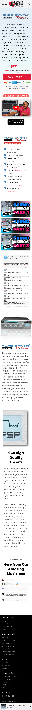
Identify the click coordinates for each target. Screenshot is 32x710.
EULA (3, 688)
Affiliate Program (8, 668)
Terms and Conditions (10, 676)
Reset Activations (8, 655)
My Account (6, 638)
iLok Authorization (8, 646)
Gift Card (5, 663)
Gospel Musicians (11, 701)
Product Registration (9, 649)
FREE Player (17, 185)
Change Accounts (8, 652)
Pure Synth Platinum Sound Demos (20, 306)
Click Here (11, 191)
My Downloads (7, 643)
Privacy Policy (6, 682)
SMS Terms (6, 685)
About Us (5, 624)
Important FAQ (7, 627)
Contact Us (6, 629)
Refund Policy (6, 679)
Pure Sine (18, 170)
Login (7, 70)
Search (4, 621)
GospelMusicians (8, 306)
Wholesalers (6, 665)
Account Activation (8, 640)
